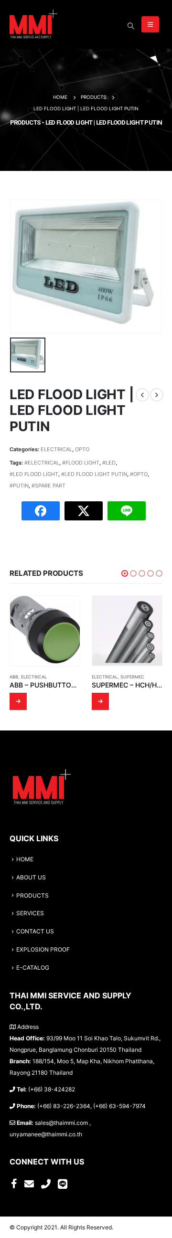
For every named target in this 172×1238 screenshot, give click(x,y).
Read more (18, 701)
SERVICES (30, 913)
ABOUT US (31, 877)
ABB (14, 676)
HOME (24, 859)
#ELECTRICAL (41, 462)
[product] (45, 631)
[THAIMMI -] (33, 24)
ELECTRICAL (56, 449)
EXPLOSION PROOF (43, 949)
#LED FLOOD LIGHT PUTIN (94, 474)
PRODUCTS (32, 895)
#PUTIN (19, 485)
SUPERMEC (132, 676)
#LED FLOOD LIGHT (34, 474)
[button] (124, 573)
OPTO (82, 449)
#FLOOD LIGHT (80, 462)
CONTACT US (35, 931)
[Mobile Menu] (150, 24)
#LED (109, 462)
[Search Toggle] (131, 26)
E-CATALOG (32, 967)
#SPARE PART (48, 485)
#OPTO (139, 474)
